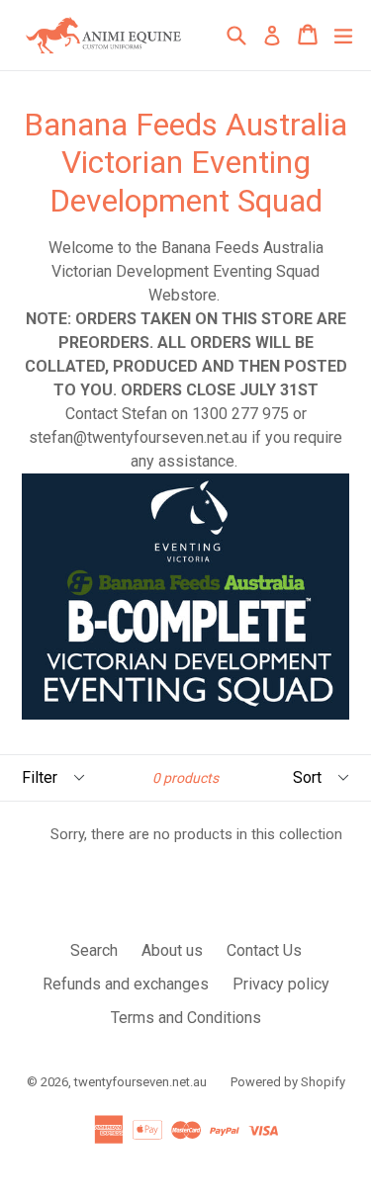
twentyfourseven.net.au (140, 1081)
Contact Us (264, 950)
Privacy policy (280, 984)
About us (172, 950)
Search (94, 950)
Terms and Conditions (186, 1017)
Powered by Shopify (288, 1081)
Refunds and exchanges (126, 984)
